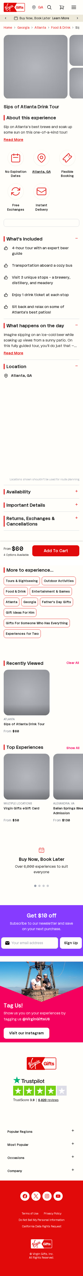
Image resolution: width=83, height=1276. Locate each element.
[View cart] (61, 7)
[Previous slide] (5, 18)
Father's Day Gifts (56, 602)
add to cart (56, 550)
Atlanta (40, 27)
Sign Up (71, 943)
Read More (13, 139)
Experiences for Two (22, 634)
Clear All (72, 663)
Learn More (60, 18)
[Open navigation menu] (73, 7)
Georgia (23, 27)
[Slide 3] (43, 886)
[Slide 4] (48, 886)
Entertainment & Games (51, 591)
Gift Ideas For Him (20, 612)
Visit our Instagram (26, 1033)
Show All (72, 748)
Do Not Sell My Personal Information (42, 1220)
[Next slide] (77, 18)
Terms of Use (30, 1213)
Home (8, 27)
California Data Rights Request (41, 1226)
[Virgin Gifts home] (14, 7)
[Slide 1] (35, 886)
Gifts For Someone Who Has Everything (37, 623)
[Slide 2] (39, 886)
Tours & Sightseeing (22, 581)
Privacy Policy (52, 1213)
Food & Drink (60, 27)
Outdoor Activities (59, 581)
